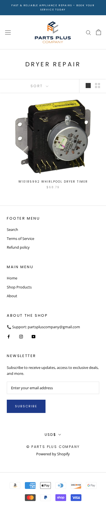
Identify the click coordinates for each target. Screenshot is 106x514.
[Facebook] (8, 336)
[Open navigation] (8, 32)
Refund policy (18, 247)
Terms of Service (20, 238)
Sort (38, 86)
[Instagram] (21, 336)
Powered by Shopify (53, 453)
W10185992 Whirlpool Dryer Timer (53, 182)
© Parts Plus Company (53, 446)
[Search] (88, 32)
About (12, 295)
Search (12, 229)
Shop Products (19, 287)
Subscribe (26, 406)
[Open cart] (98, 32)
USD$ (51, 434)
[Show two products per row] (97, 85)
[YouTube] (33, 336)
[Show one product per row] (88, 85)
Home (12, 278)
